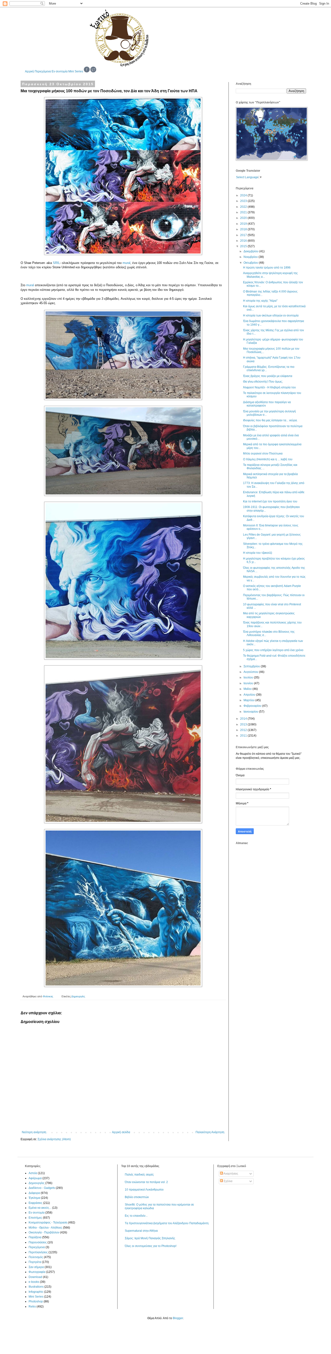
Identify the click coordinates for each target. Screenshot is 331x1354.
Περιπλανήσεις (38, 1252)
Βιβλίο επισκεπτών (137, 1197)
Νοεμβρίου (251, 257)
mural (126, 263)
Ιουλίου (249, 677)
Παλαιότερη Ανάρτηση (210, 1132)
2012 (244, 730)
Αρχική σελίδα (121, 1132)
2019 (244, 223)
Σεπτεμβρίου (252, 666)
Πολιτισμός (36, 1257)
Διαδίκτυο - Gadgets (42, 1188)
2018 (244, 229)
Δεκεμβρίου (251, 251)
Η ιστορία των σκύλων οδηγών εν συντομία (271, 315)
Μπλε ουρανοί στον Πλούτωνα (263, 453)
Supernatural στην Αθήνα (141, 1230)
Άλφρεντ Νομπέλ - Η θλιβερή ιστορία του (269, 387)
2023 (244, 201)
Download (35, 1277)
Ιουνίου (249, 683)
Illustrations (36, 1286)
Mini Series (75, 71)
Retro (32, 1306)
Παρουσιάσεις (38, 1242)
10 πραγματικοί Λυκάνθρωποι (144, 1189)
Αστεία (33, 1173)
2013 (244, 724)
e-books (34, 1282)
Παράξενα (35, 1237)
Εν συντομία (60, 71)
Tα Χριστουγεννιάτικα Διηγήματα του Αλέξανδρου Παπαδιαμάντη (167, 1223)
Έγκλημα (34, 1198)
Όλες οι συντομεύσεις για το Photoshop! (150, 1246)
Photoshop (36, 1301)
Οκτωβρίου (251, 262)
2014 (244, 718)
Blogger (178, 1318)
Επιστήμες (35, 1217)
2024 (244, 195)
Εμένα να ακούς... (40, 1207)
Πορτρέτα (35, 1262)
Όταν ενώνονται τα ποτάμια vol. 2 (146, 1182)
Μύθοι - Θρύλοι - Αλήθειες (45, 1227)
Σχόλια (227, 1181)
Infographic (36, 1291)
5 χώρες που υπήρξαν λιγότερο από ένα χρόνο (273, 650)
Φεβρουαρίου (253, 706)
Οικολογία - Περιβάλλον (44, 1232)
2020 (244, 218)
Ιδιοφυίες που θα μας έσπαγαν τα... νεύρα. (270, 420)
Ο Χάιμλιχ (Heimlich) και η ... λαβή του (267, 459)
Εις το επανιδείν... (136, 1215)
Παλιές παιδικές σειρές (139, 1174)
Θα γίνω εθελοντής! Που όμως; (263, 381)
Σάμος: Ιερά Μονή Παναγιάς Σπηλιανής (150, 1238)
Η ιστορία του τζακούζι (257, 552)
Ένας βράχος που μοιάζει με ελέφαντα (267, 376)
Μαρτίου (249, 700)
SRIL (56, 263)
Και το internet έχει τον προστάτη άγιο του (270, 501)
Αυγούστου (251, 672)
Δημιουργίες (78, 996)
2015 (244, 246)
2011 (244, 735)
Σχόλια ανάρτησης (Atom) (54, 1139)
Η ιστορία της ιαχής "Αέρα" (260, 300)
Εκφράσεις (35, 1203)
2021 (244, 212)
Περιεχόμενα (43, 71)
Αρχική (29, 71)
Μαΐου (248, 689)
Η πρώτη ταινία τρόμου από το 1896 (267, 267)
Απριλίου (250, 694)
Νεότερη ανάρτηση (34, 1132)
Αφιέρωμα (35, 1178)
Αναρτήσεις (230, 1173)
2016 (244, 240)
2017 (244, 235)
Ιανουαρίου (251, 711)
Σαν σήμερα (36, 1267)
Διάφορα (34, 1193)
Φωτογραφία (37, 1272)
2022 (244, 206)
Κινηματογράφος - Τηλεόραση (48, 1222)
